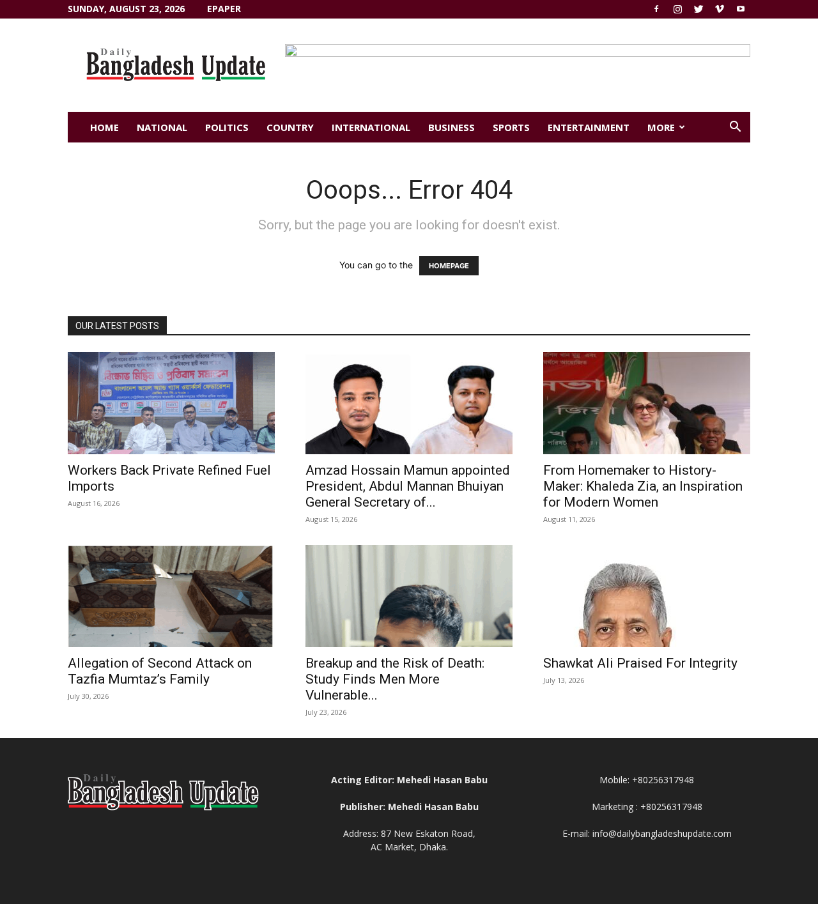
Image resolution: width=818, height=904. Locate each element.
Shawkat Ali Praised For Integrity (640, 663)
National (162, 127)
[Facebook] (656, 9)
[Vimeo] (719, 9)
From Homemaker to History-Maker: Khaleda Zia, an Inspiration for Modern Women (643, 486)
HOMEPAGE (449, 265)
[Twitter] (698, 9)
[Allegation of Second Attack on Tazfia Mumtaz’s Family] (171, 596)
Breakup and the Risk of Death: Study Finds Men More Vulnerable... (394, 679)
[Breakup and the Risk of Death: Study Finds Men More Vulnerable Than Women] (409, 596)
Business (451, 127)
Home (104, 127)
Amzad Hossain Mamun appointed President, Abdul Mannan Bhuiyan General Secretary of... (407, 486)
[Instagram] (677, 9)
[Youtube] (740, 9)
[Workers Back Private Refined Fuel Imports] (171, 403)
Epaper (224, 9)
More (661, 127)
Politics (227, 127)
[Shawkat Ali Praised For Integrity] (646, 596)
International (371, 127)
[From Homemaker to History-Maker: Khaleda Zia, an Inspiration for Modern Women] (646, 403)
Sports (511, 127)
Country (290, 127)
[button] (735, 128)
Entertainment (588, 127)
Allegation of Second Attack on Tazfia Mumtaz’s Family (160, 671)
